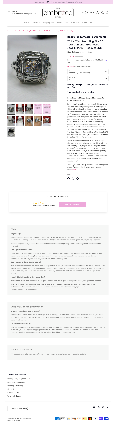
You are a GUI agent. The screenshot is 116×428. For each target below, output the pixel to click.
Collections (87, 22)
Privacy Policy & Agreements (18, 379)
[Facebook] (94, 407)
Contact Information (15, 392)
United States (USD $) (18, 408)
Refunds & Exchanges (16, 382)
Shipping (70, 66)
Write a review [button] (72, 204)
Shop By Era (48, 22)
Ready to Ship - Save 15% (68, 22)
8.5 (70, 79)
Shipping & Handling (15, 386)
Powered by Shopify (14, 420)
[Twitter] (107, 407)
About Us (10, 389)
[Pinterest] (103, 407)
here (74, 169)
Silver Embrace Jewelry (76, 52)
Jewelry (36, 22)
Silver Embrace (25, 418)
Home (26, 22)
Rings (90, 52)
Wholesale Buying (14, 396)
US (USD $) (87, 12)
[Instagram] (98, 407)
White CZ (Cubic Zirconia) (79, 73)
